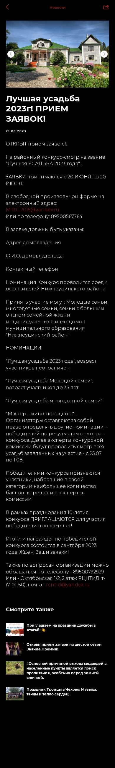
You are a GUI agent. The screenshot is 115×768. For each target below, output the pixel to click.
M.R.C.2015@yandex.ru (32, 210)
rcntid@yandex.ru (68, 585)
